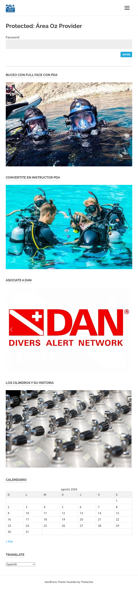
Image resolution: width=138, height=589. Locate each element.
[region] (69, 124)
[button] (69, 124)
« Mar (9, 541)
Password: (13, 37)
